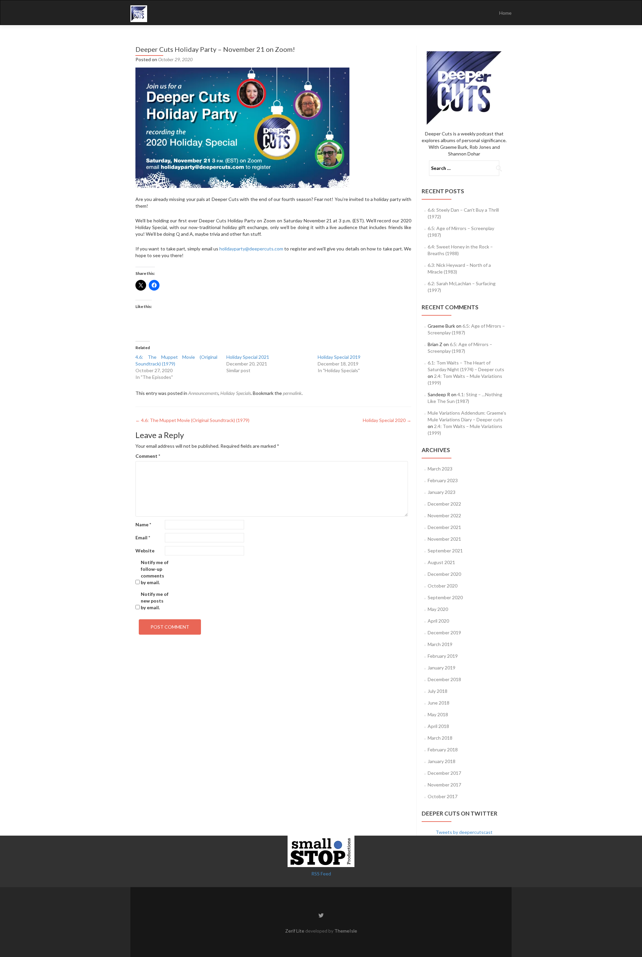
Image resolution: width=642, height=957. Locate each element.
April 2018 (438, 726)
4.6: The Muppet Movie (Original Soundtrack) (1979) (192, 420)
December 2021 (444, 527)
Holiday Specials (235, 393)
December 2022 (444, 504)
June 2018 (438, 703)
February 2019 (443, 656)
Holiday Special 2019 (339, 357)
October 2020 (442, 586)
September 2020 (445, 597)
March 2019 (440, 644)
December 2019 (444, 632)
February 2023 (443, 480)
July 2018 (437, 691)
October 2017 (442, 796)
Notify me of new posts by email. (155, 600)
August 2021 (441, 562)
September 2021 (445, 550)
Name (143, 524)
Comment (147, 456)
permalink (292, 393)
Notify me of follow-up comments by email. (155, 572)
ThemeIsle (345, 931)
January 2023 (441, 492)
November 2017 (444, 784)
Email (142, 537)
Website (144, 550)
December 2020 (444, 574)
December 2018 (444, 679)
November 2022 (444, 515)
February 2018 (443, 749)
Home (505, 13)
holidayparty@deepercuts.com (251, 248)
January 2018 (441, 761)
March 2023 (440, 468)
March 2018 (440, 738)
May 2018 (438, 714)
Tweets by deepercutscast (464, 832)
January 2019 (441, 667)
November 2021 (444, 539)
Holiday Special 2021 (247, 357)
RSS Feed (321, 873)
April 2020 (438, 621)
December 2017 (444, 773)
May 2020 (438, 609)
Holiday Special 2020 (387, 420)
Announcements (203, 393)
